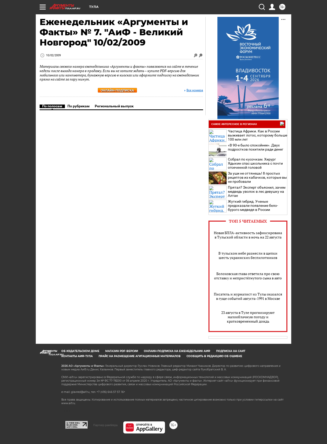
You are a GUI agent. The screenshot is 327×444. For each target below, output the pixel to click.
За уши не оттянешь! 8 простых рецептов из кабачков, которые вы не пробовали (257, 177)
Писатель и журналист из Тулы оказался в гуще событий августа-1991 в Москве (248, 296)
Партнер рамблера (105, 425)
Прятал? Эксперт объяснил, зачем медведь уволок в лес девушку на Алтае (256, 191)
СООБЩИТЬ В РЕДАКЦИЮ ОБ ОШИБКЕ (214, 356)
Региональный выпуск (114, 106)
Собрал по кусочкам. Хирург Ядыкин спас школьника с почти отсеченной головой (255, 163)
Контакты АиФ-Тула (77, 356)
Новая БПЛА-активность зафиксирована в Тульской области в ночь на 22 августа (248, 235)
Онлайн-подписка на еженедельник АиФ (177, 351)
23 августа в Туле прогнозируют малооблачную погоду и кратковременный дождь (248, 316)
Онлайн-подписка (117, 90)
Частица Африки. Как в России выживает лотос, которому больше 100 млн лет (257, 135)
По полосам (52, 106)
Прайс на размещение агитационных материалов (140, 356)
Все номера (194, 90)
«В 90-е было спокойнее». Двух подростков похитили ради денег (255, 147)
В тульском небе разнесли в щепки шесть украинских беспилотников (247, 255)
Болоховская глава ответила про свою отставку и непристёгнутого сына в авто (248, 275)
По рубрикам (78, 106)
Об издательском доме (80, 351)
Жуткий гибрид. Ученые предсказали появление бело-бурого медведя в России (253, 205)
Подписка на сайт (230, 351)
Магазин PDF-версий (121, 351)
